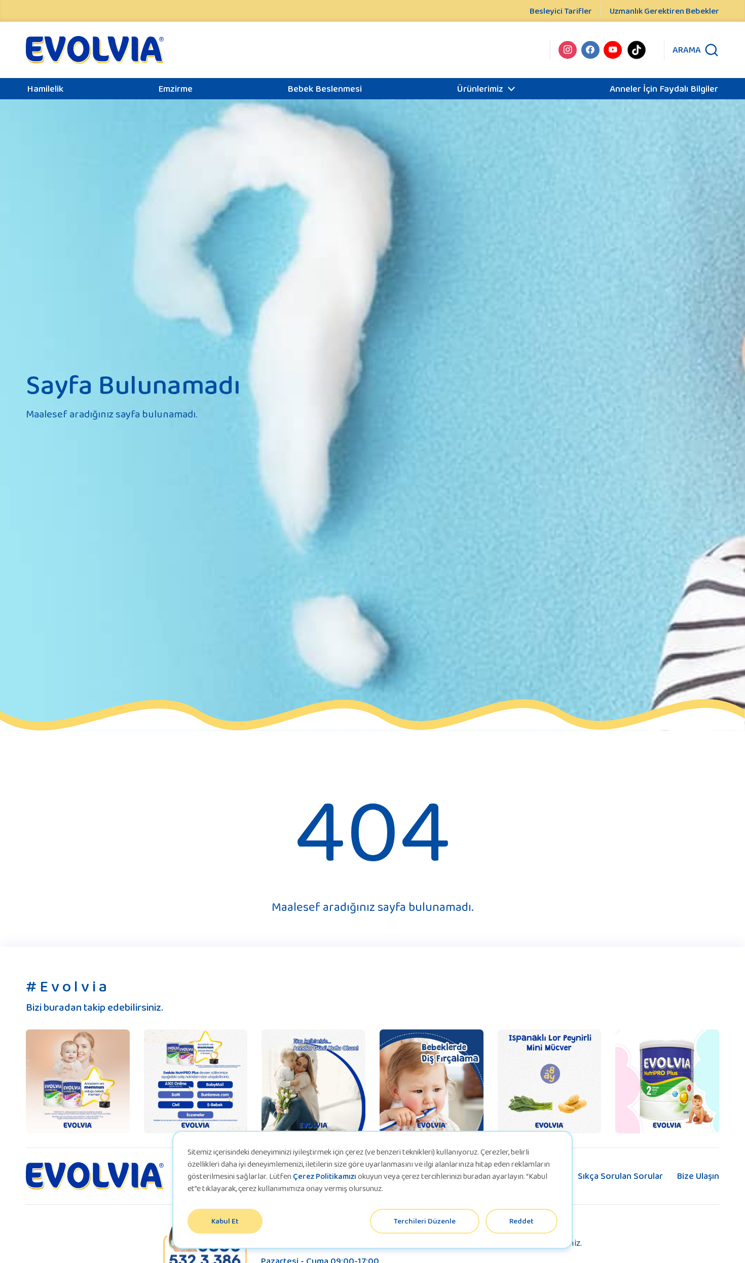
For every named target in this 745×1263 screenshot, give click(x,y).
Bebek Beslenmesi (324, 88)
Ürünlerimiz (480, 88)
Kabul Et (225, 1221)
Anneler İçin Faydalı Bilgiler (664, 88)
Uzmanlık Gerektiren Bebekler (664, 11)
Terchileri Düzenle (425, 1221)
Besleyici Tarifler (561, 11)
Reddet (521, 1221)
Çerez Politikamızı (324, 1176)
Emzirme (175, 88)
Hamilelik (45, 88)
